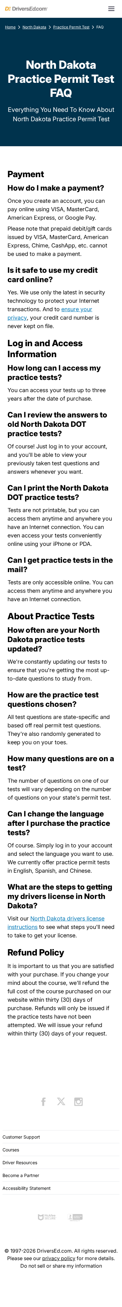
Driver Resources (20, 1162)
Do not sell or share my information (61, 1266)
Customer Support (21, 1137)
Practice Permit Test (71, 27)
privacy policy (58, 1258)
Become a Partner (21, 1175)
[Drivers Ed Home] (26, 8)
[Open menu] (111, 8)
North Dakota (34, 27)
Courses (11, 1149)
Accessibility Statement (27, 1188)
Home (10, 27)
